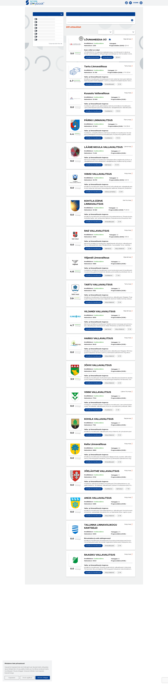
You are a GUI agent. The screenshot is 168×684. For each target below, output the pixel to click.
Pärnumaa (127, 119)
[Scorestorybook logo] (35, 2)
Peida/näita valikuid (61, 14)
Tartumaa (127, 66)
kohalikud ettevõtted (92, 57)
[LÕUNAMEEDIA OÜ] (109, 39)
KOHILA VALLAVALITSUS (98, 419)
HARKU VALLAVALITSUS (98, 338)
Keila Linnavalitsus (95, 444)
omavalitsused (107, 57)
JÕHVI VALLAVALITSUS (98, 365)
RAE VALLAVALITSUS (96, 230)
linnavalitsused (109, 84)
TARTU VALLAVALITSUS (98, 284)
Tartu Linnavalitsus (95, 66)
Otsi (132, 20)
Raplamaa (127, 418)
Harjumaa (127, 93)
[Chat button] (126, 2)
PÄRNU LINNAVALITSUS (98, 120)
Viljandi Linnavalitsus (96, 257)
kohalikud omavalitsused (93, 84)
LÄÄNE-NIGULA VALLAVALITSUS (103, 147)
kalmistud (108, 165)
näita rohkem (117, 57)
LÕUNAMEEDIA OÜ (95, 39)
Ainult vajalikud (27, 677)
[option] (48, 19)
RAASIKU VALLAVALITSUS (99, 554)
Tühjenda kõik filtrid (54, 43)
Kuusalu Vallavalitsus (96, 93)
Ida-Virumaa (127, 200)
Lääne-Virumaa (126, 391)
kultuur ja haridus (110, 192)
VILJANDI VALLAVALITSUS (99, 311)
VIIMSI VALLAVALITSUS (98, 174)
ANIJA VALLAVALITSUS (98, 498)
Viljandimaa (127, 39)
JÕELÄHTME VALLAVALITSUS (101, 471)
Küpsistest (11, 677)
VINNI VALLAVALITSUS (97, 392)
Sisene (135, 3)
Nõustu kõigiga (42, 677)
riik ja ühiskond (119, 248)
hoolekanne (108, 111)
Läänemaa (127, 146)
